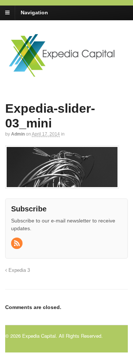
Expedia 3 (18, 270)
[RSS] (17, 244)
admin (18, 134)
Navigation (34, 12)
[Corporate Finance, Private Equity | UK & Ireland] (66, 74)
